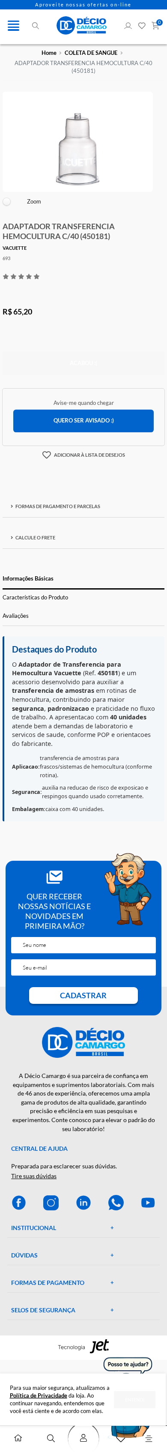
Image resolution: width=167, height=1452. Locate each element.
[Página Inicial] (18, 1439)
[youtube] (148, 1202)
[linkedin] (83, 1202)
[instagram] (51, 1202)
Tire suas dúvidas (34, 1176)
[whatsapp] (116, 1202)
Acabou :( (83, 363)
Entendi (134, 1399)
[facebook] (19, 1202)
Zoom (34, 201)
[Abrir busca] (51, 1439)
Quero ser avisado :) (84, 420)
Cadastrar (83, 995)
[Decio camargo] (82, 25)
